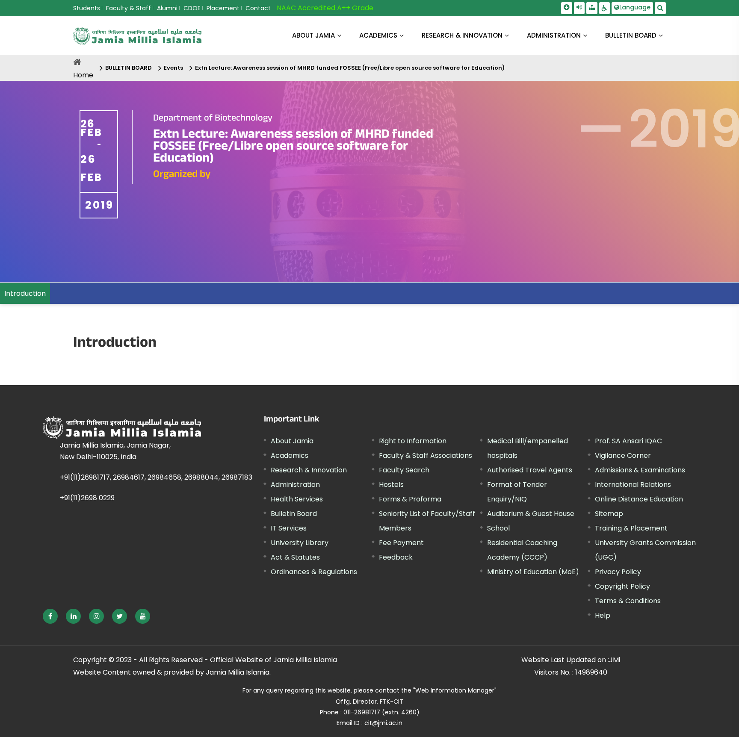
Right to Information (412, 441)
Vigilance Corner (623, 455)
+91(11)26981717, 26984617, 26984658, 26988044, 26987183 (156, 477)
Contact (258, 8)
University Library (299, 543)
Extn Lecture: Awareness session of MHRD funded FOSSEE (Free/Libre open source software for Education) (350, 68)
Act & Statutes (295, 557)
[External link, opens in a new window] (50, 616)
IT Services (289, 528)
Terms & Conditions (628, 601)
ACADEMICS (378, 35)
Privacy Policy (618, 572)
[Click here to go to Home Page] (137, 36)
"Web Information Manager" (455, 690)
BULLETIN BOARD (630, 35)
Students (86, 8)
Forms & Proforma (410, 499)
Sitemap (609, 514)
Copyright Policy (622, 586)
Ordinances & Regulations (314, 572)
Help (602, 615)
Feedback (396, 557)
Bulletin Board (294, 514)
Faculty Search (404, 470)
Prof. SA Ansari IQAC (628, 441)
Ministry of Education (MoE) (533, 572)
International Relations (633, 484)
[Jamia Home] (122, 427)
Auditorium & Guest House (530, 514)
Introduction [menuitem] (25, 293)
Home (83, 75)
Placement (223, 8)
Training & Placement (631, 528)
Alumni (167, 8)
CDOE (192, 8)
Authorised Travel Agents (529, 470)
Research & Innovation (309, 470)
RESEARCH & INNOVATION (462, 35)
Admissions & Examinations (640, 470)
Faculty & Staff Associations (425, 455)
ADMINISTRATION (554, 35)
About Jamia (313, 35)
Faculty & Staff (128, 8)
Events (173, 68)
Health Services (297, 499)
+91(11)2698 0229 (87, 498)
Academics (289, 455)
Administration (295, 484)
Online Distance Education (639, 499)
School (498, 528)
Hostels (391, 484)
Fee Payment (401, 543)
